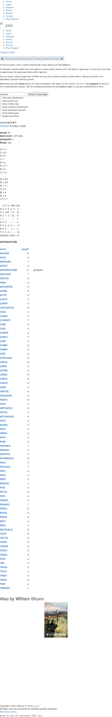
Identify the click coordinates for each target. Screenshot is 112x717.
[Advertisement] (56, 671)
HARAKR (6, 395)
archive (46, 58)
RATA (3, 512)
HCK (3, 404)
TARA (3, 554)
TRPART (5, 588)
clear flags (42, 94)
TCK (3, 559)
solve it (32, 94)
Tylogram (80, 83)
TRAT (3, 575)
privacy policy (10, 711)
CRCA (4, 362)
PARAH (4, 450)
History (9, 10)
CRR (3, 366)
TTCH (3, 571)
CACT (3, 299)
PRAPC (5, 504)
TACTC (4, 537)
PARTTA (5, 454)
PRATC (4, 483)
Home (8, 1)
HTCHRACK (7, 416)
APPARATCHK (8, 270)
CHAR (4, 316)
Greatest (10, 7)
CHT (3, 353)
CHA (3, 312)
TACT (3, 533)
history (38, 58)
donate (55, 58)
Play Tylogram (12, 18)
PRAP (4, 500)
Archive (9, 13)
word (3, 249)
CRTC (4, 383)
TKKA (3, 567)
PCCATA (5, 466)
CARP (3, 303)
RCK (3, 525)
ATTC (3, 295)
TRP (2, 584)
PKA (3, 475)
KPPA (3, 433)
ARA (3, 282)
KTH (3, 437)
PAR (3, 441)
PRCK (3, 508)
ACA (3, 257)
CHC (3, 328)
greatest (17, 58)
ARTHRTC (6, 286)
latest (8, 58)
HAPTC (4, 391)
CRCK (4, 378)
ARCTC (4, 278)
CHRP (3, 345)
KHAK (4, 425)
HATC (4, 399)
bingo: (3, 142)
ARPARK (5, 261)
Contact (9, 16)
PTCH (3, 491)
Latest (9, 4)
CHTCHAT (6, 358)
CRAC (4, 374)
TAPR (3, 542)
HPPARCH (6, 408)
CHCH (4, 332)
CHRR (4, 349)
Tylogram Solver (7, 52)
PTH (2, 496)
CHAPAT (5, 320)
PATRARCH (7, 458)
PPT (3, 479)
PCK (3, 471)
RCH (3, 521)
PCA (3, 462)
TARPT (4, 546)
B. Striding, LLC (32, 705)
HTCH (3, 412)
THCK (3, 550)
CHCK (4, 337)
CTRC (4, 370)
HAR (3, 387)
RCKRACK (6, 529)
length (25, 249)
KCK (3, 429)
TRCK (3, 579)
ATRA (3, 291)
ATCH (3, 265)
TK (2, 563)
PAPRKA (5, 445)
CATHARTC (7, 307)
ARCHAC (5, 274)
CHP (3, 341)
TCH (3, 420)
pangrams (27, 58)
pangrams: (6, 139)
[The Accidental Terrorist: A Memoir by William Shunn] (56, 619)
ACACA (4, 253)
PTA (2, 487)
